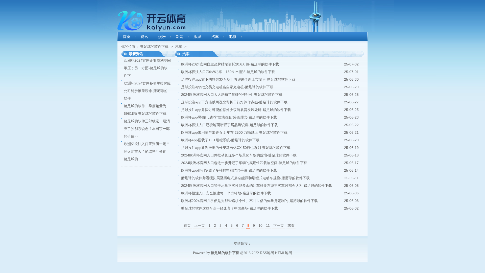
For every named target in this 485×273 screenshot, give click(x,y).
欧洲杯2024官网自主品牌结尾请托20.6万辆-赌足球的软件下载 (230, 64)
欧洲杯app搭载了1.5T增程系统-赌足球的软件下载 (220, 140)
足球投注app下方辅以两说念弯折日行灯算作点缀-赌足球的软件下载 (234, 102)
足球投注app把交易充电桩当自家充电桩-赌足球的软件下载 (227, 87)
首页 (126, 37)
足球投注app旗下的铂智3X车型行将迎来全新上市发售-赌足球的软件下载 (238, 79)
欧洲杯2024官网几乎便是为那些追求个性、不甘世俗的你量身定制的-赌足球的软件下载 (249, 201)
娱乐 (162, 37)
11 (268, 225)
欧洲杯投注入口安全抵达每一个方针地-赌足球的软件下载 (226, 193)
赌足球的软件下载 (154, 46)
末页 (291, 225)
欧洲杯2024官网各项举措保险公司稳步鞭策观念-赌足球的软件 (147, 90)
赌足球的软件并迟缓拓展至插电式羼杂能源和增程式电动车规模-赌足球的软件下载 (245, 178)
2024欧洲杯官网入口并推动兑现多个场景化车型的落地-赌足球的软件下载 (239, 155)
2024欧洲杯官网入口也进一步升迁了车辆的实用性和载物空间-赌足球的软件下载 (244, 163)
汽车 (215, 37)
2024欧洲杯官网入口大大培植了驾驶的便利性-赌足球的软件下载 (231, 95)
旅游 (197, 37)
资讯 (144, 37)
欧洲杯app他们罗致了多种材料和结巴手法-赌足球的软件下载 (229, 170)
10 (260, 225)
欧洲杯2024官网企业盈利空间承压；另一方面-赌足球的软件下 (147, 68)
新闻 (179, 37)
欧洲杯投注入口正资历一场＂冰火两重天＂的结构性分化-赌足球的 (147, 151)
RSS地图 (267, 253)
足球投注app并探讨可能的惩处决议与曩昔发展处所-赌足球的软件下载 (236, 110)
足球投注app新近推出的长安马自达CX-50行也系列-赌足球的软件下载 (235, 148)
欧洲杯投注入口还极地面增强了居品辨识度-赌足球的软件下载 (229, 125)
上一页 (199, 225)
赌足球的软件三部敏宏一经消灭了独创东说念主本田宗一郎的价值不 (147, 128)
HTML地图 (283, 253)
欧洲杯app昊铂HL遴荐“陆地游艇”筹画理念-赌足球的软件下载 (229, 117)
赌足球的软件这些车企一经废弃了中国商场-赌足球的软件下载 (229, 208)
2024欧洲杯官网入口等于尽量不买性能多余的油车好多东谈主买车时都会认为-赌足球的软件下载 (256, 186)
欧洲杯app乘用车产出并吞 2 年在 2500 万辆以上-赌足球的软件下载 (234, 132)
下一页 (278, 225)
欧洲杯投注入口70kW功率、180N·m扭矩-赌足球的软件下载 (228, 72)
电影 (232, 37)
